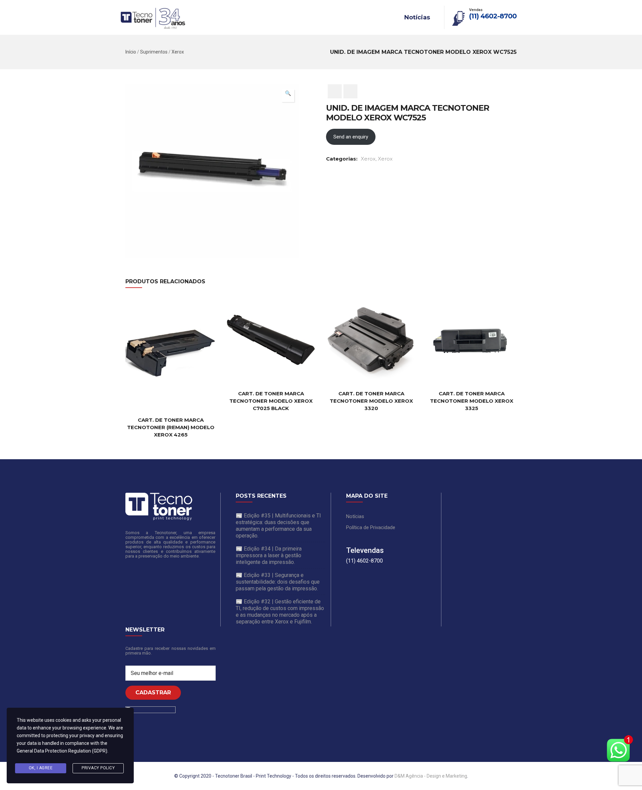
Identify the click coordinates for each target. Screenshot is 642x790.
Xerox (178, 52)
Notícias (417, 17)
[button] (288, 95)
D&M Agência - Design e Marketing (431, 776)
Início (130, 52)
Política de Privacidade (370, 527)
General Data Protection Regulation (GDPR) (62, 751)
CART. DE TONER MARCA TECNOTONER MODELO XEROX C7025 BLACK (271, 400)
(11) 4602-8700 (493, 16)
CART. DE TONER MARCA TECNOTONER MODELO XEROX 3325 (471, 400)
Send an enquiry (350, 137)
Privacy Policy (98, 768)
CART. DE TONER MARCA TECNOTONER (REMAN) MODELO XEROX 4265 (170, 427)
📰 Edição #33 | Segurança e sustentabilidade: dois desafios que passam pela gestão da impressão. (278, 582)
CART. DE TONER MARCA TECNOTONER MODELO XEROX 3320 (371, 400)
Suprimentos (154, 52)
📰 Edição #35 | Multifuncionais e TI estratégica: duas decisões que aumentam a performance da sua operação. (278, 525)
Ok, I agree (41, 768)
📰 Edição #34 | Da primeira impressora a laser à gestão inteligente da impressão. (269, 555)
